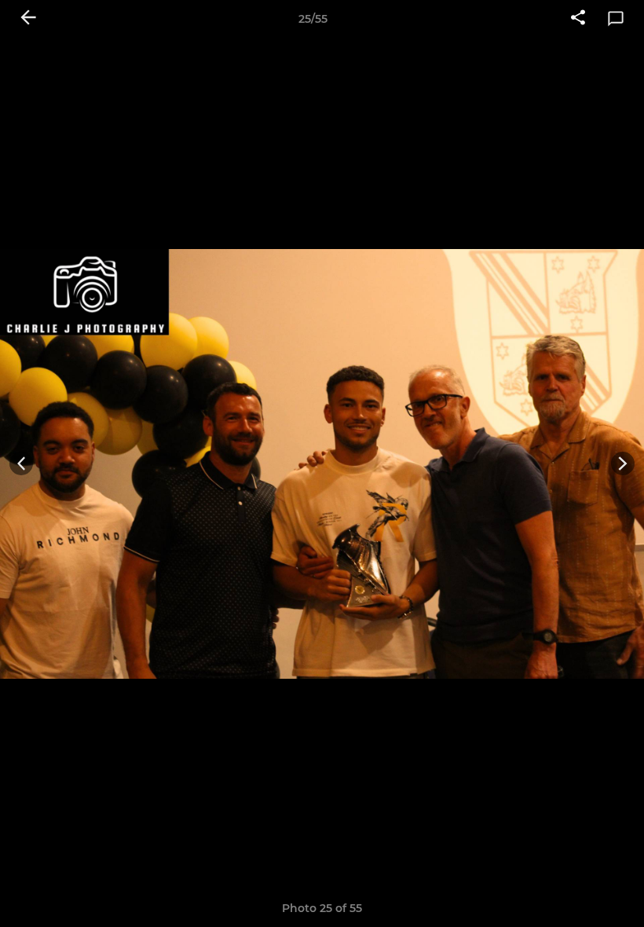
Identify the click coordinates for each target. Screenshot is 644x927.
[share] (578, 19)
